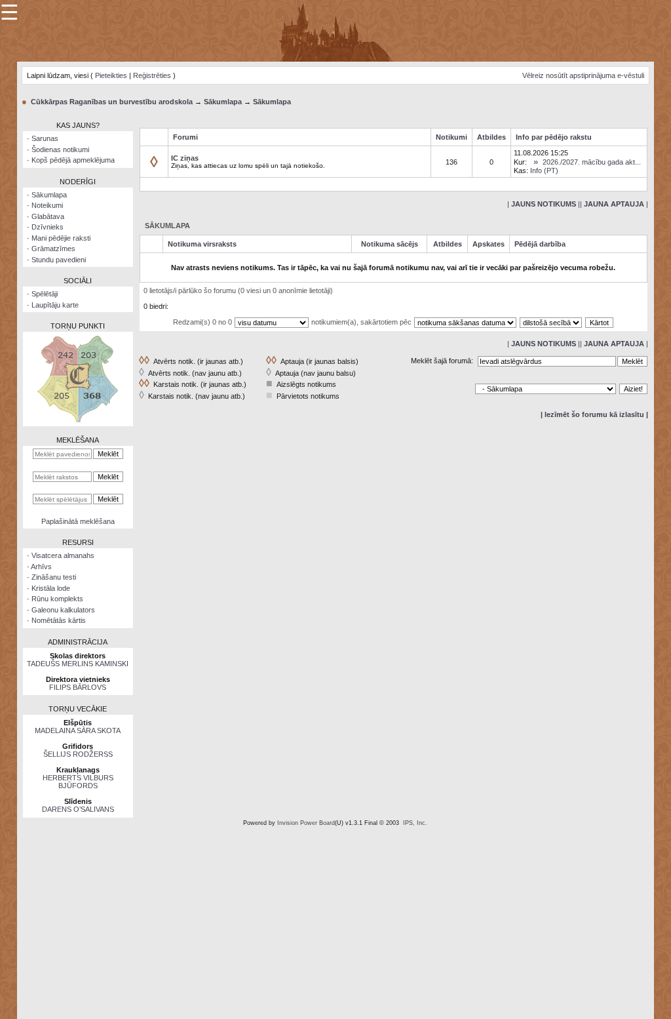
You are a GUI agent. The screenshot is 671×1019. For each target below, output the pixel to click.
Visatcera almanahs (62, 555)
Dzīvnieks (47, 227)
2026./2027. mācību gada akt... (592, 162)
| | (543, 204)
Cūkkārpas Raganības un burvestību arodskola (112, 102)
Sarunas (44, 138)
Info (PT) (544, 170)
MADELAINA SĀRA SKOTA (78, 730)
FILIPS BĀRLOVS (77, 687)
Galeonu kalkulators (63, 610)
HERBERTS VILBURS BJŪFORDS (78, 781)
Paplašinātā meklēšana (78, 521)
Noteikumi (47, 205)
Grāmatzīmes (53, 248)
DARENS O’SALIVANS (78, 809)
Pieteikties (111, 75)
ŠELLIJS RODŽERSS (78, 754)
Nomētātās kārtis (58, 620)
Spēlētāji (44, 294)
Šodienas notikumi (60, 149)
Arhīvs (41, 566)
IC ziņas (185, 158)
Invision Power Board (306, 823)
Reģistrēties (152, 75)
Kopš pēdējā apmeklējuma (73, 160)
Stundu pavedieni (58, 260)
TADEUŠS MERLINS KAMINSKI (77, 664)
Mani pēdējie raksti (60, 238)
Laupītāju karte (55, 305)
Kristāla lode (50, 588)
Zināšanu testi (53, 577)
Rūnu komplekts (57, 599)
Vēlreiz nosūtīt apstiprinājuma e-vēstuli (583, 75)
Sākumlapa (223, 102)
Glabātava (47, 216)
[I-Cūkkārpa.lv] (336, 30)
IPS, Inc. (415, 823)
